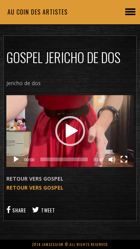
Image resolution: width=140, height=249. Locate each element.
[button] (70, 131)
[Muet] (112, 159)
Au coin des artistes (37, 11)
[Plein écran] (124, 159)
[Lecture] (16, 159)
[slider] (64, 159)
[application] (70, 131)
